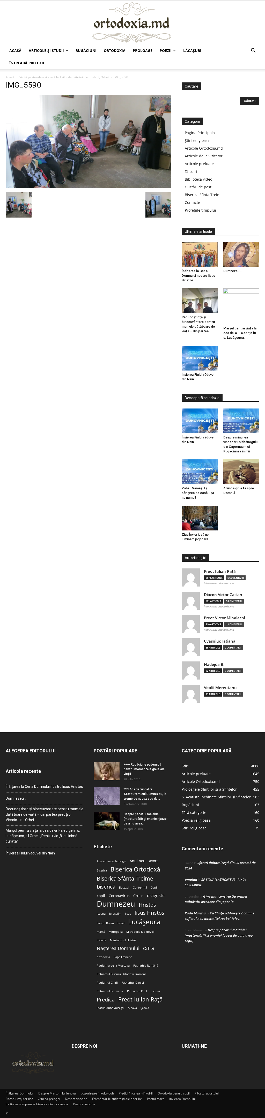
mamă (101, 932)
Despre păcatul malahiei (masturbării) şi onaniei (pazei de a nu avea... (145, 818)
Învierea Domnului (182, 1099)
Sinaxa (132, 1008)
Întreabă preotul (27, 62)
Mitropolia (116, 932)
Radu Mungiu (195, 913)
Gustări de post (198, 186)
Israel (120, 923)
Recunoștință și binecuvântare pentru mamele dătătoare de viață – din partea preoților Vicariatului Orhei (44, 814)
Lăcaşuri (192, 50)
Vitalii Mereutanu (220, 687)
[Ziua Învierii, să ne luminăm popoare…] (200, 518)
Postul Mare (155, 1099)
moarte (101, 940)
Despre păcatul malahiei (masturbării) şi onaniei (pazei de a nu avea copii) (219, 935)
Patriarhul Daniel (132, 982)
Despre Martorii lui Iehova (57, 1093)
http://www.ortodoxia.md (219, 583)
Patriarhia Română (145, 965)
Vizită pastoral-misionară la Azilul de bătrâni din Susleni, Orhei (64, 77)
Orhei (148, 948)
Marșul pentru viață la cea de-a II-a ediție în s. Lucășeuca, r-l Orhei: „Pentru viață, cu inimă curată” (43, 835)
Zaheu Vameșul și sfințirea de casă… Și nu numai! (198, 492)
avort (153, 861)
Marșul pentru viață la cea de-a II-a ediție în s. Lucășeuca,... (239, 333)
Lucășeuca (144, 921)
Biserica (102, 870)
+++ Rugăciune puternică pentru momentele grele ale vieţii (144, 769)
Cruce (138, 895)
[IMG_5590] (88, 186)
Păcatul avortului (207, 1093)
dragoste (156, 895)
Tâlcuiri (191, 171)
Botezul (124, 887)
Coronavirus (119, 895)
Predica (106, 999)
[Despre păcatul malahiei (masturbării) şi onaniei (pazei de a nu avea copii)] (107, 821)
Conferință (140, 887)
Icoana (101, 913)
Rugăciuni (86, 50)
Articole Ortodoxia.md (204, 148)
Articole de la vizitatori (204, 155)
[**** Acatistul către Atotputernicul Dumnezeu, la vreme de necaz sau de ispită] (107, 796)
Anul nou (137, 861)
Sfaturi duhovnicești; (110, 1008)
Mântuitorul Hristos (123, 940)
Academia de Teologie (111, 861)
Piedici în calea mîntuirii (136, 1093)
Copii (154, 887)
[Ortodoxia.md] (132, 22)
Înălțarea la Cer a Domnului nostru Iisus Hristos (198, 275)
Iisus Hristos (149, 912)
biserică (106, 886)
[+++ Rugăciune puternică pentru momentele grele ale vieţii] (107, 771)
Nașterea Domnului (118, 948)
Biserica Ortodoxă (135, 869)
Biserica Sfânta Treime (125, 878)
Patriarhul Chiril (107, 982)
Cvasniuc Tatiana (219, 641)
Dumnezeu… (232, 271)
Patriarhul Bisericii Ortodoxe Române (121, 974)
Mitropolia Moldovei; (140, 932)
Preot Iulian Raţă (220, 571)
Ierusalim (115, 913)
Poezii (166, 50)
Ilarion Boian (105, 923)
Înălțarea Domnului (19, 1093)
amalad (191, 879)
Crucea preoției (49, 1099)
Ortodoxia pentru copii (174, 1093)
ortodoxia (103, 957)
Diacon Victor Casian (223, 594)
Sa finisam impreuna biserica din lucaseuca (37, 1104)
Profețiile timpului (200, 210)
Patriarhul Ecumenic (110, 991)
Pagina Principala (200, 132)
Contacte (192, 202)
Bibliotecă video (198, 179)
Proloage (142, 50)
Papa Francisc (123, 957)
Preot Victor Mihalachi (224, 617)
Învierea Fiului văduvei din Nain (30, 853)
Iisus (128, 913)
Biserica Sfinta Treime (204, 194)
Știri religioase (197, 140)
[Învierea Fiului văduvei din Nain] (200, 358)
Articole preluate (199, 163)
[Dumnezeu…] (241, 254)
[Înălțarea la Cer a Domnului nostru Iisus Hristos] (200, 254)
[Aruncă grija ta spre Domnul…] (241, 471)
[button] (253, 51)
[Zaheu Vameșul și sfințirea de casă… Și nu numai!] (200, 471)
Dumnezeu (116, 904)
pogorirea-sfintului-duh (97, 1093)
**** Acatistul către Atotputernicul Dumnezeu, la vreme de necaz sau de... (145, 794)
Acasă (15, 50)
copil (101, 895)
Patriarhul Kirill (137, 991)
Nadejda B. (214, 664)
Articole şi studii (46, 50)
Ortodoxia (115, 50)
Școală (145, 1008)
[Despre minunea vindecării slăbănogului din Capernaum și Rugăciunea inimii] (241, 420)
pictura (155, 991)
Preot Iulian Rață (140, 999)
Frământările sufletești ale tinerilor (117, 1099)
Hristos (147, 904)
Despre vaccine (76, 1099)
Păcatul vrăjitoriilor (19, 1099)
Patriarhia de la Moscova (113, 965)
